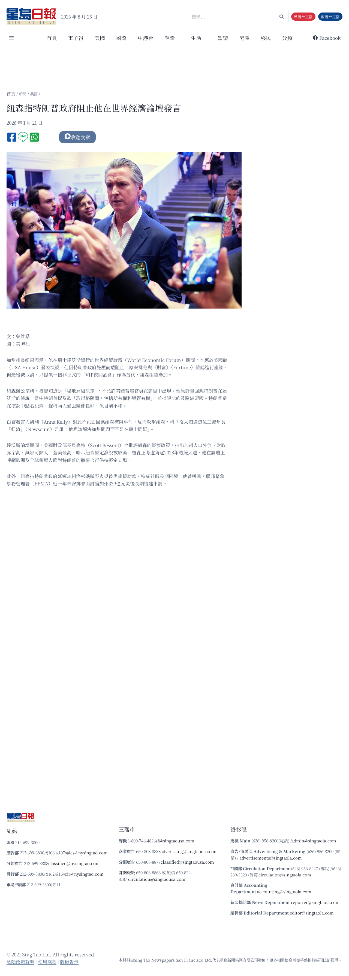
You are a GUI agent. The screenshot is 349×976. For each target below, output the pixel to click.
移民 (266, 38)
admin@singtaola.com (313, 840)
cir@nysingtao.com (84, 874)
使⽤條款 (47, 961)
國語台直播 (330, 16)
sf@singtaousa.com (175, 840)
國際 (121, 38)
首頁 (52, 38)
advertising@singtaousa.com (189, 851)
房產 (244, 38)
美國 (100, 38)
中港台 (145, 38)
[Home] (11, 94)
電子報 (75, 38)
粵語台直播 (303, 16)
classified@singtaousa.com (187, 862)
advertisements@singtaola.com (270, 858)
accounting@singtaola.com (284, 891)
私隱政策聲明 (20, 961)
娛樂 (223, 38)
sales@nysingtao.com (86, 852)
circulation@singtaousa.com (156, 879)
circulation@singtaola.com (284, 875)
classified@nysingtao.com (74, 863)
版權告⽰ (69, 961)
